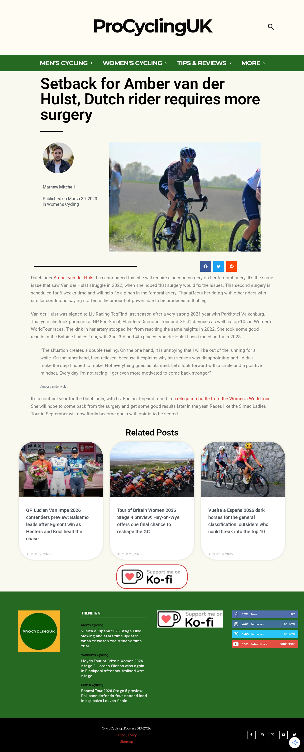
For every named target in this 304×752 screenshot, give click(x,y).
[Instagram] (262, 735)
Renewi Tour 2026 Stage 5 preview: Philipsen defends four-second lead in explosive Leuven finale (114, 696)
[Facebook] (251, 735)
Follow (289, 624)
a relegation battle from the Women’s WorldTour (221, 398)
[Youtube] (283, 735)
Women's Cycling (63, 204)
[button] (271, 27)
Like (292, 614)
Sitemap (126, 741)
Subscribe (287, 644)
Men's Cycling (92, 625)
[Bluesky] (294, 735)
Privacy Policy (126, 735)
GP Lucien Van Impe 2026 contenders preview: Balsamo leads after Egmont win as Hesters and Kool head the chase (57, 524)
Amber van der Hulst (74, 277)
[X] (273, 735)
